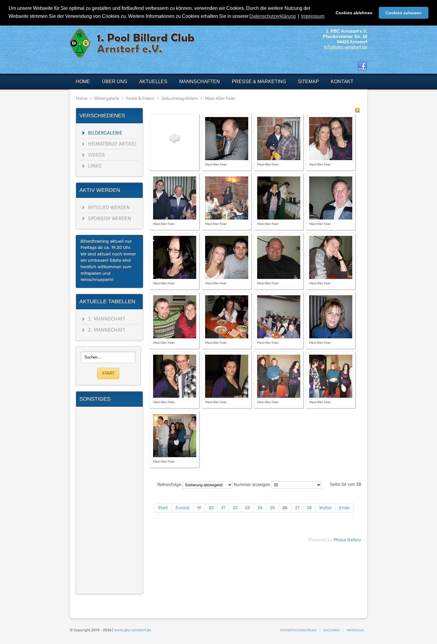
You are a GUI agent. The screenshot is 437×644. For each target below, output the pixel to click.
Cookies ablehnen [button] (354, 12)
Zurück (182, 507)
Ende (344, 507)
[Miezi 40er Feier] (226, 158)
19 (199, 507)
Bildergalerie (106, 98)
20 (211, 507)
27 (297, 507)
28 (309, 507)
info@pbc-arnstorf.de (345, 47)
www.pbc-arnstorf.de (132, 630)
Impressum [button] (312, 16)
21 (223, 507)
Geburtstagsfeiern (179, 98)
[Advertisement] (109, 500)
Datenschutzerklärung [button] (272, 16)
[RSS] (357, 111)
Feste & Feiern (140, 98)
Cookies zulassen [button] (404, 12)
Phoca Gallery (347, 539)
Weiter (325, 507)
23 (247, 507)
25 (272, 507)
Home (81, 98)
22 (235, 507)
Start (163, 507)
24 (259, 507)
